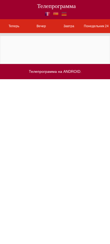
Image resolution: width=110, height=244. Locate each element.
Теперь (14, 26)
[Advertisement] (55, 49)
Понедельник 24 (96, 26)
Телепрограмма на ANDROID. (55, 71)
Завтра (69, 26)
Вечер (41, 26)
